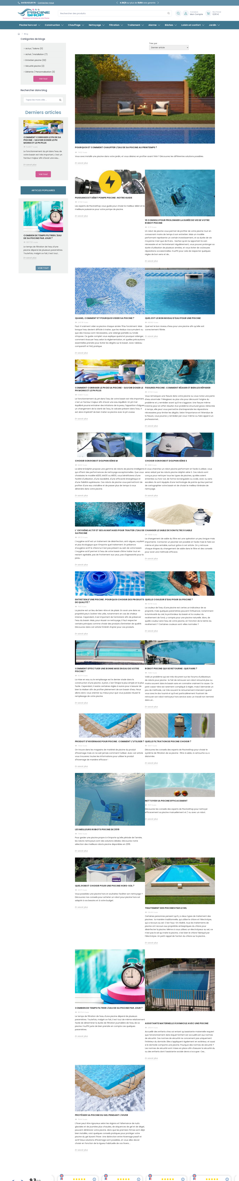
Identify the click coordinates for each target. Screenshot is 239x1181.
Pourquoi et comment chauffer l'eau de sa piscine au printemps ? (116, 147)
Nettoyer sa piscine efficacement (166, 800)
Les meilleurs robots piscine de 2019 (97, 829)
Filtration (114, 25)
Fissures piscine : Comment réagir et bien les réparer (178, 387)
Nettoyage (95, 25)
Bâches (169, 25)
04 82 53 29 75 (28, 2)
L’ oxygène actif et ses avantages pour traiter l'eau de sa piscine (109, 532)
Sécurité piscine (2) (34, 66)
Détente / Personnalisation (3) (40, 71)
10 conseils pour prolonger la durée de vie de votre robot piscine (177, 222)
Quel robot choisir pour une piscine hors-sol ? (104, 885)
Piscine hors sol (28, 25)
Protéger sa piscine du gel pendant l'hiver (101, 1115)
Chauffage (74, 25)
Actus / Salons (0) (34, 48)
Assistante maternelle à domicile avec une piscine (176, 1023)
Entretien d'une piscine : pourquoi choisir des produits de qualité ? (109, 601)
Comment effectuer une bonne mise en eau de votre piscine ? (107, 670)
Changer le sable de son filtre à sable (168, 530)
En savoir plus (30, 164)
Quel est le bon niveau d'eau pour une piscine (173, 318)
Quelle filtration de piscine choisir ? (168, 741)
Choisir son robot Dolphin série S (166, 460)
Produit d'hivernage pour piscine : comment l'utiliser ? (109, 741)
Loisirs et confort (191, 25)
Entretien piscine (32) (35, 60)
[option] (43, 143)
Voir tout (43, 78)
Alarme (152, 25)
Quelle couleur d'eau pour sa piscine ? (169, 599)
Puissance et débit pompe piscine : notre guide (103, 197)
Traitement (134, 25)
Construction (52, 25)
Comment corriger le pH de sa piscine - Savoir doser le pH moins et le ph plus (42, 140)
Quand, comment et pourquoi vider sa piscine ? (104, 318)
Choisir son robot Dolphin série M (96, 460)
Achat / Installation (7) (36, 54)
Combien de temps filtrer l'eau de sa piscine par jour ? (43, 237)
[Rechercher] (169, 13)
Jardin (212, 25)
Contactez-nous (46, 2)
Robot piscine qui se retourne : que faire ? (171, 668)
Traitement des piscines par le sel (166, 908)
